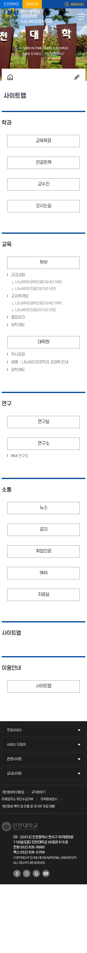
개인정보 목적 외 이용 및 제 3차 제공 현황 (28, 806)
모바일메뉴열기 (81, 16)
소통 (6, 490)
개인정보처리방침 (13, 792)
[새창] (17, 873)
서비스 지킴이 (16, 745)
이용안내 (11, 668)
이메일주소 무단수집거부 (17, 799)
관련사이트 (14, 759)
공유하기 (77, 77)
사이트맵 (11, 633)
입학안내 (32, 4)
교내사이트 (14, 774)
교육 (6, 244)
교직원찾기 (38, 792)
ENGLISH (77, 4)
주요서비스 (14, 730)
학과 (6, 123)
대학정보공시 (49, 799)
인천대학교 (11, 4)
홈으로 (10, 77)
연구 (6, 404)
